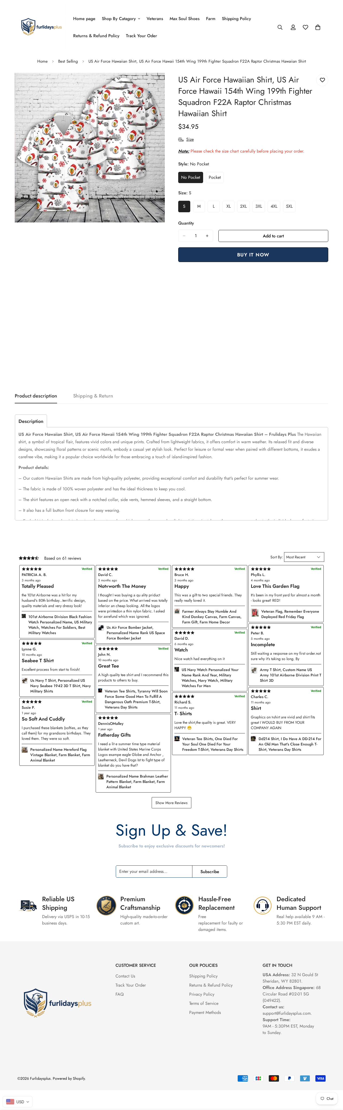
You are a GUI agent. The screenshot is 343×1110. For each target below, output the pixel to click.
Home (42, 61)
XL (230, 207)
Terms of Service (203, 1003)
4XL (275, 207)
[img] (133, 717)
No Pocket (192, 178)
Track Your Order (130, 985)
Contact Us (125, 976)
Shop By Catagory (119, 19)
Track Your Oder (141, 36)
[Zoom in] (160, 84)
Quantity (186, 223)
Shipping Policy (236, 19)
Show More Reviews (171, 802)
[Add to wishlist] (322, 80)
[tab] (31, 420)
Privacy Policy (201, 994)
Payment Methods (205, 1012)
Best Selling (68, 61)
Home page (84, 19)
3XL (260, 207)
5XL (291, 207)
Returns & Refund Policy (96, 36)
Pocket (216, 178)
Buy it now (253, 254)
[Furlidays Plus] (41, 27)
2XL (245, 207)
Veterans (155, 19)
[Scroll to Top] (332, 1081)
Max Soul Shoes (185, 19)
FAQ (119, 994)
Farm (210, 19)
